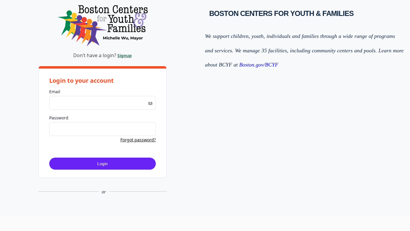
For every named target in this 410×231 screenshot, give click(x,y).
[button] (102, 212)
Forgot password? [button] (138, 140)
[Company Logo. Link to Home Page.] (103, 45)
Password (58, 118)
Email (54, 91)
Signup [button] (124, 55)
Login (102, 163)
